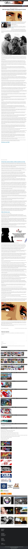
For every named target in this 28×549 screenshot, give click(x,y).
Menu (2, 0)
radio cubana (14, 324)
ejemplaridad (10, 324)
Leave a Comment (18, 10)
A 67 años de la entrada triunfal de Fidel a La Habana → (21, 328)
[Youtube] (25, 5)
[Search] (26, 5)
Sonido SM (2, 538)
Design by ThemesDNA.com (14, 548)
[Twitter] (22, 5)
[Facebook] (23, 5)
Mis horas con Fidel (5, 142)
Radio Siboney (3, 533)
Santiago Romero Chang (10, 10)
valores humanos (12, 325)
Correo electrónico (3, 343)
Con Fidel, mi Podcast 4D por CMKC (5, 438)
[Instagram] (24, 5)
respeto (17, 324)
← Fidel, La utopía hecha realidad (4, 328)
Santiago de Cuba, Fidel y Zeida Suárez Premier (6, 437)
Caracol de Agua (3, 540)
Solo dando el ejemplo (7, 325)
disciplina (7, 324)
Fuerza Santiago (3, 535)
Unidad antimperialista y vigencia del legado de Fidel (7, 431)
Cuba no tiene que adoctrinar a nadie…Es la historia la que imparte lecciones (9, 432)
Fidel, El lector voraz (5, 212)
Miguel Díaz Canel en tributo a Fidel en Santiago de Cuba (13, 161)
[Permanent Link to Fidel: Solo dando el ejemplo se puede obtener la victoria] (14, 16)
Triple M (2, 543)
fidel (12, 324)
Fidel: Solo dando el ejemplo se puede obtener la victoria (14, 9)
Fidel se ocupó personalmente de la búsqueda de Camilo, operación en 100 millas (10, 436)
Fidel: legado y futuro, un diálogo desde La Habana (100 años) (8, 430)
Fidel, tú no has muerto (4, 524)
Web (1, 344)
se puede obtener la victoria (21, 324)
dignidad (5, 324)
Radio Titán (2, 530)
